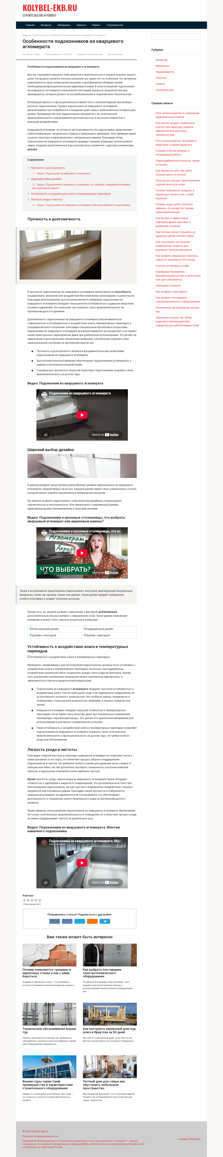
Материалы (64, 25)
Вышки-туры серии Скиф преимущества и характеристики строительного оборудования (48, 1084)
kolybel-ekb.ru (50, 7)
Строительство (115, 25)
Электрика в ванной (168, 285)
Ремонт (96, 25)
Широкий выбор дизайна (46, 178)
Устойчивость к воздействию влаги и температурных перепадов (71, 193)
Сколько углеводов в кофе (172, 265)
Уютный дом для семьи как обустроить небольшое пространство (104, 1084)
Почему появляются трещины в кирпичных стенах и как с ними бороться (47, 973)
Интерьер (46, 25)
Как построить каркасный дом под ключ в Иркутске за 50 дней (109, 1030)
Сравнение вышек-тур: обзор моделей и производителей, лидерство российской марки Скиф (177, 321)
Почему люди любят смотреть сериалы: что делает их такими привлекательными (174, 208)
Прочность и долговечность (48, 167)
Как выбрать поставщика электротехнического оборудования (102, 973)
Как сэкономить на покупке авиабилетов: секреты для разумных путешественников (174, 245)
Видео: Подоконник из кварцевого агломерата (64, 173)
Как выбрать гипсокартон (171, 291)
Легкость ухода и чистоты (47, 199)
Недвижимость (165, 71)
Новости (81, 25)
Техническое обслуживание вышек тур (49, 1030)
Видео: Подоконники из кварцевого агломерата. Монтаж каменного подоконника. (84, 205)
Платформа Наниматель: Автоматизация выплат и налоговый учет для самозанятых (178, 275)
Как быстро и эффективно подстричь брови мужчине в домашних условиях (173, 222)
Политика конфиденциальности (40, 1136)
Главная (30, 25)
